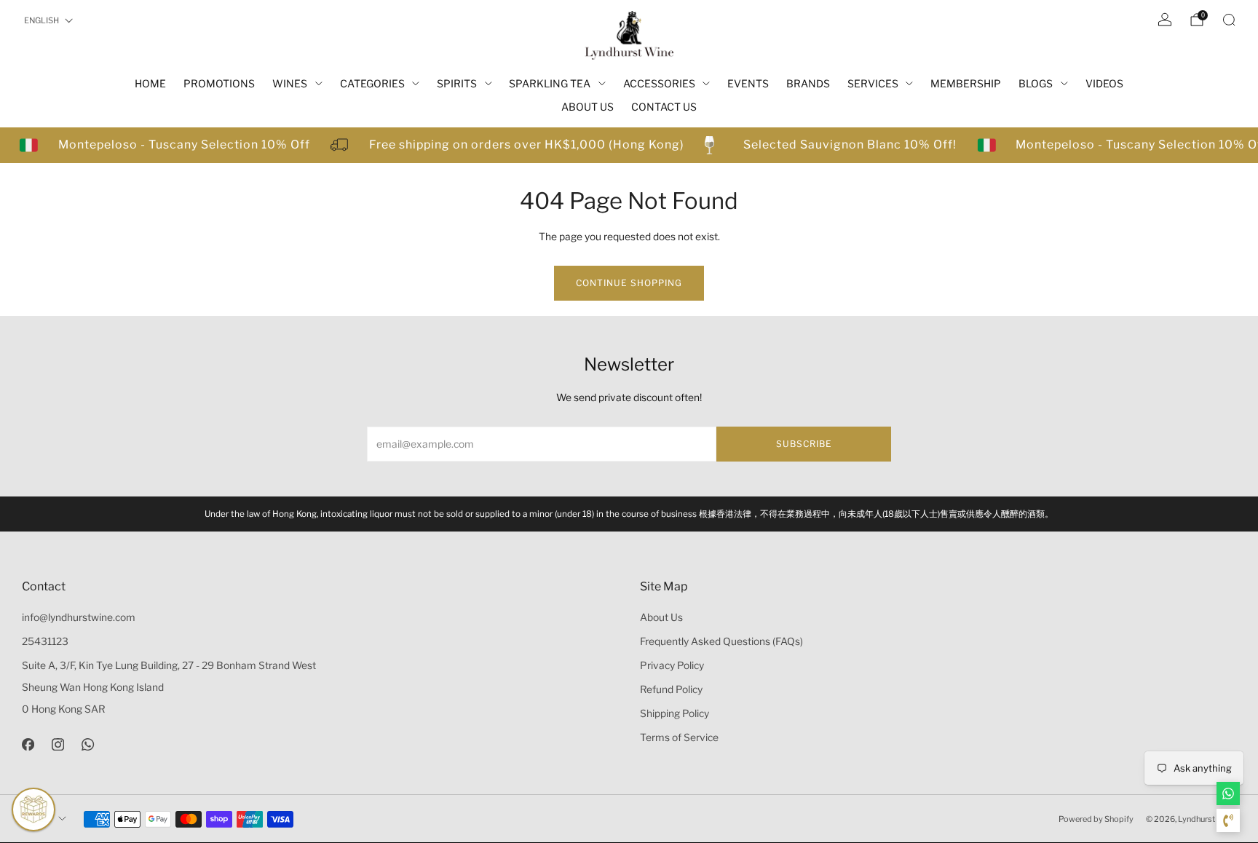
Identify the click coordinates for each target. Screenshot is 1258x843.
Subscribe (804, 443)
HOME (150, 83)
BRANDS (808, 83)
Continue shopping (629, 282)
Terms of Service (679, 737)
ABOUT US (587, 106)
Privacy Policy (672, 665)
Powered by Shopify (1096, 819)
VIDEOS (1104, 83)
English (41, 20)
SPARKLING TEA (549, 83)
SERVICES (872, 83)
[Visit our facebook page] (28, 744)
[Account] (1165, 19)
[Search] (1229, 19)
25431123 (45, 641)
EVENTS (748, 83)
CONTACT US (664, 106)
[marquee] (629, 145)
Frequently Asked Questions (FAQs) (721, 641)
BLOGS (1035, 83)
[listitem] (629, 513)
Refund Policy (671, 689)
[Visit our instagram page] (58, 744)
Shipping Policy (674, 713)
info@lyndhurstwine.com (78, 617)
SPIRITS (457, 83)
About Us (661, 617)
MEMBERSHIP (965, 83)
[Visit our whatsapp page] (88, 744)
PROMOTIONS (219, 83)
